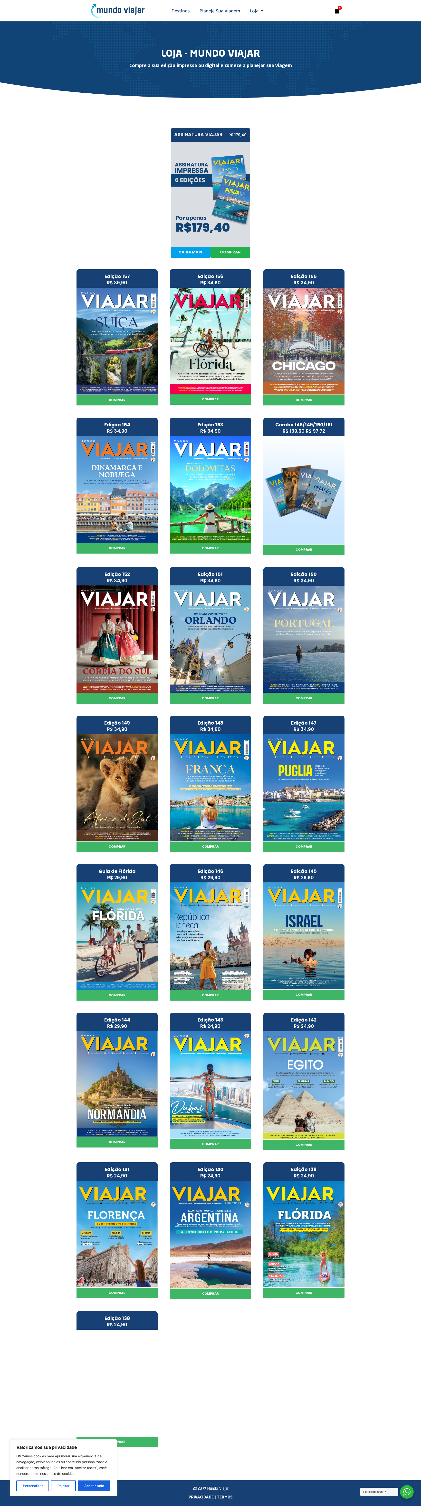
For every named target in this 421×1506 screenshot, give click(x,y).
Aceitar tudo (94, 1486)
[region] (63, 1467)
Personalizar (33, 1486)
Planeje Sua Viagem (220, 11)
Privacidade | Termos (211, 1497)
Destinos (181, 11)
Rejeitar (63, 1486)
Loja (254, 11)
